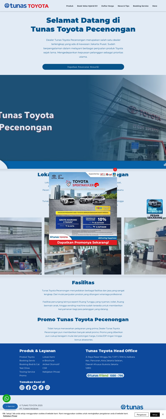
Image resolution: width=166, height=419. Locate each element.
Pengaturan (141, 414)
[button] (115, 169)
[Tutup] (162, 414)
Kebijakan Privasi (10, 415)
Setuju (155, 414)
